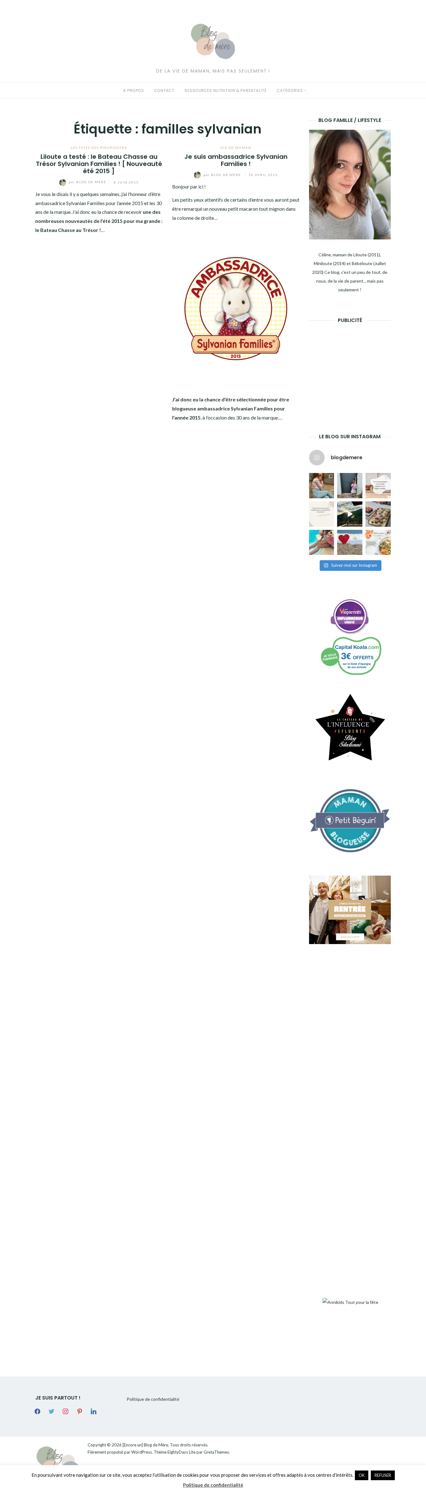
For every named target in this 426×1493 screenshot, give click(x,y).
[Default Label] (79, 1410)
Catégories (290, 90)
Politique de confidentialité (153, 1399)
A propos (133, 90)
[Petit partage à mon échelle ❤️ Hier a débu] (349, 542)
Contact (164, 90)
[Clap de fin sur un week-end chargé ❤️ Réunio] (321, 542)
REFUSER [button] (383, 1475)
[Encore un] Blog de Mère (145, 1444)
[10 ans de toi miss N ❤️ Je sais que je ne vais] (349, 514)
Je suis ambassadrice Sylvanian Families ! (236, 160)
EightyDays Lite (181, 1452)
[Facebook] (37, 1410)
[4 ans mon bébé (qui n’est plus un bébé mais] (378, 514)
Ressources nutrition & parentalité (226, 90)
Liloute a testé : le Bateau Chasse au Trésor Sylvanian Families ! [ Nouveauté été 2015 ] (99, 164)
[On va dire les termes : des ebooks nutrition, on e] (378, 485)
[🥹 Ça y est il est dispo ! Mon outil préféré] (321, 514)
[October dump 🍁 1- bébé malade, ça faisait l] (321, 485)
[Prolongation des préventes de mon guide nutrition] (378, 542)
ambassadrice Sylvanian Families (70, 203)
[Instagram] (65, 1410)
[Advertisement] (356, 368)
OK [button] (362, 1475)
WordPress (141, 1452)
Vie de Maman (235, 147)
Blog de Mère (88, 182)
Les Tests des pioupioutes (99, 147)
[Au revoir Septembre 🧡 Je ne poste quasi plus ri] (349, 485)
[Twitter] (51, 1410)
